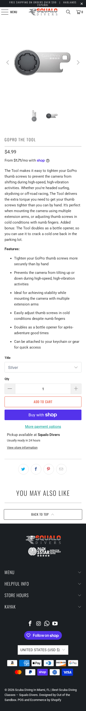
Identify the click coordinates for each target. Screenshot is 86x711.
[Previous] (8, 62)
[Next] (78, 62)
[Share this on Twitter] (23, 469)
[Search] (68, 12)
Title (8, 358)
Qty (7, 379)
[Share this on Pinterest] (48, 469)
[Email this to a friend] (61, 469)
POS (21, 700)
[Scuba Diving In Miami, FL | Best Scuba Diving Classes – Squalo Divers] (43, 12)
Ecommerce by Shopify (45, 700)
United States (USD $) (40, 650)
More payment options (43, 426)
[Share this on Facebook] (36, 469)
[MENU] (2, 12)
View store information (22, 447)
